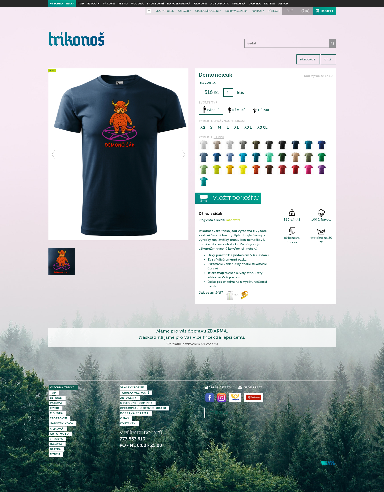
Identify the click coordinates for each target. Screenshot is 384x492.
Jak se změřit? (211, 293)
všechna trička (62, 3)
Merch (283, 3)
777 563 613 (132, 439)
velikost (238, 121)
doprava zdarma (236, 11)
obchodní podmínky (208, 11)
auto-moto (219, 3)
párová (109, 3)
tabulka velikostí (134, 392)
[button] (54, 154)
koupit (327, 11)
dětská (269, 3)
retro (123, 3)
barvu (219, 137)
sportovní (155, 3)
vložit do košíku (236, 198)
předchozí (308, 59)
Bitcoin (93, 3)
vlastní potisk (165, 11)
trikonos (219, 413)
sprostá (238, 3)
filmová (200, 3)
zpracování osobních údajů (143, 408)
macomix (233, 220)
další (328, 59)
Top (81, 3)
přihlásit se (220, 387)
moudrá (137, 3)
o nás (124, 418)
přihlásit (274, 11)
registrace (253, 387)
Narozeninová (178, 3)
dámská (254, 3)
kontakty (258, 11)
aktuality (184, 11)
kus (240, 92)
